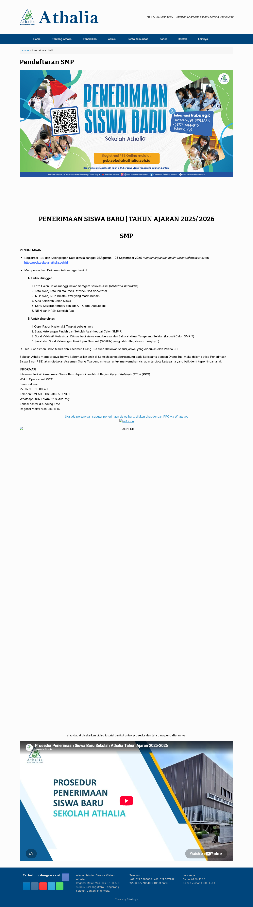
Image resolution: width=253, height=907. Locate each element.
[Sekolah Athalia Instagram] (35, 886)
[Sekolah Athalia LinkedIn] (26, 886)
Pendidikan (90, 38)
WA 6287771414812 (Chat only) (148, 882)
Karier (163, 38)
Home (37, 38)
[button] (227, 39)
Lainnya (203, 38)
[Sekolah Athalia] (59, 17)
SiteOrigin (132, 899)
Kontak (182, 38)
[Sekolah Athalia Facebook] (65, 877)
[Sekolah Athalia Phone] (59, 886)
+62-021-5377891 (165, 879)
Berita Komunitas (138, 38)
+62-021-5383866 (140, 879)
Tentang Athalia (62, 38)
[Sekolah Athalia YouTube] (43, 886)
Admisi (112, 38)
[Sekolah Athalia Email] (51, 886)
